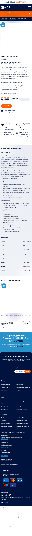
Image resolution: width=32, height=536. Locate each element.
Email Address (18, 368)
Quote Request (4, 406)
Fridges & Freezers (21, 390)
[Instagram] (6, 495)
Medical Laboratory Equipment (23, 387)
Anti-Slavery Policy (21, 417)
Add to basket (6, 105)
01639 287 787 (4, 455)
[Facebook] (14, 495)
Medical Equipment (5, 384)
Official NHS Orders (5, 404)
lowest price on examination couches (14, 13)
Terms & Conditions (5, 423)
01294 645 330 (5, 447)
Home (2, 18)
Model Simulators (12, 18)
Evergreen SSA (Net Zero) (22, 423)
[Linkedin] (2, 495)
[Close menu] (29, 14)
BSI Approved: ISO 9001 (6, 426)
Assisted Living (20, 384)
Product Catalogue (21, 401)
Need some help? (22, 1)
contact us (20, 346)
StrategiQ (6, 502)
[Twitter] (10, 495)
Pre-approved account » (9, 129)
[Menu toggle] (28, 7)
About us (3, 417)
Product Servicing (20, 404)
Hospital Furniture (5, 387)
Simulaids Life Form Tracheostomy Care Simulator (15, 315)
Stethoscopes (4, 390)
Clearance (19, 393)
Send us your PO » (23, 129)
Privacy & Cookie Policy (22, 409)
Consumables (4, 393)
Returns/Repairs (20, 406)
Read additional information (8, 93)
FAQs (2, 401)
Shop (6, 18)
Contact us (3, 420)
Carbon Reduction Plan (22, 420)
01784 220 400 (4, 438)
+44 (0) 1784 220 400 (11, 1)
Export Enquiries (5, 409)
